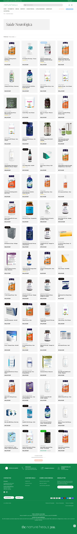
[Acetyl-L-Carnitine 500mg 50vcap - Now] (65, 103)
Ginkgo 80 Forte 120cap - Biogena (10, 498)
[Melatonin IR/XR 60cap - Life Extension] (29, 129)
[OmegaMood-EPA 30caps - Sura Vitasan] (29, 513)
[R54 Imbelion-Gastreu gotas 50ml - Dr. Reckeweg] (65, 487)
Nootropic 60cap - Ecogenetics (29, 218)
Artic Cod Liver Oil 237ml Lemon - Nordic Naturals (45, 423)
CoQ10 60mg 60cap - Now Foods (46, 193)
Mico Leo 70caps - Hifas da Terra (46, 113)
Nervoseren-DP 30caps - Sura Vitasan (11, 140)
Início (4, 13)
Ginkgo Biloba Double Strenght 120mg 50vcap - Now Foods (65, 166)
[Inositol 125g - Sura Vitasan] (29, 103)
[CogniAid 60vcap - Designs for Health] (47, 233)
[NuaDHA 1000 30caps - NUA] (29, 412)
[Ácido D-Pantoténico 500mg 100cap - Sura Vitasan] (29, 437)
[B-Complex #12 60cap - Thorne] (29, 49)
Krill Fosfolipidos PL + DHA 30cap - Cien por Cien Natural (29, 498)
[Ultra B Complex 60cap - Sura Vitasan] (47, 76)
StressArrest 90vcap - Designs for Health (29, 296)
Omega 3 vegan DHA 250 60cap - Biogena (45, 397)
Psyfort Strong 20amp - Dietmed (63, 473)
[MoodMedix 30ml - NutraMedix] (47, 487)
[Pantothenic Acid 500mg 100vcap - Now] (12, 462)
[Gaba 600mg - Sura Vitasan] (65, 310)
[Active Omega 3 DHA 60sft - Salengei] (47, 129)
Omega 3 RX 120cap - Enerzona (11, 86)
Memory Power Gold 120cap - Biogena (64, 423)
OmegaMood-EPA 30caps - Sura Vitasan (28, 523)
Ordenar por (6, 36)
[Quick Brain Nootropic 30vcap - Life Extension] (29, 233)
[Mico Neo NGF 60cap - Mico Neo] (29, 462)
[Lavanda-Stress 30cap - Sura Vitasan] (12, 513)
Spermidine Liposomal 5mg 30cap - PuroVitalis (46, 448)
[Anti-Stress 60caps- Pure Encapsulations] (29, 362)
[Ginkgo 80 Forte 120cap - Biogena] (12, 487)
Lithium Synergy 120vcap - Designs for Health (64, 523)
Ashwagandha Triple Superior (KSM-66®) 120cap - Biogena (11, 166)
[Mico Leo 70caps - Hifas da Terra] (47, 103)
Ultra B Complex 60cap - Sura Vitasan (47, 87)
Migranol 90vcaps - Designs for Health (47, 346)
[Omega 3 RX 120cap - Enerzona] (12, 76)
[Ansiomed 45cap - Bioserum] (47, 362)
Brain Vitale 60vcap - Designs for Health (64, 219)
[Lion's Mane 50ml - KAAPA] (29, 155)
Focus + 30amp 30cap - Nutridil (11, 345)
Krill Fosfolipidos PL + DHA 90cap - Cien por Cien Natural (11, 448)
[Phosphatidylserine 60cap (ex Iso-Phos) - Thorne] (47, 208)
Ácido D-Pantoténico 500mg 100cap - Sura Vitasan (28, 448)
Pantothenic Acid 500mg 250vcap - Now (63, 448)
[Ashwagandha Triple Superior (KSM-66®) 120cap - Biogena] (12, 155)
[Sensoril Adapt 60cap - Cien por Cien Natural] (29, 387)
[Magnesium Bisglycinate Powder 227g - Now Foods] (65, 49)
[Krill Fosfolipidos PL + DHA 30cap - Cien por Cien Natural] (29, 487)
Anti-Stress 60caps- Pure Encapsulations (28, 372)
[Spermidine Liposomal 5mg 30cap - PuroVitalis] (47, 437)
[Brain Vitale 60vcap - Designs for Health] (65, 208)
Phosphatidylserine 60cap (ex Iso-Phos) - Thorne (47, 219)
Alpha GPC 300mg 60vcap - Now (11, 397)
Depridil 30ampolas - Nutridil (11, 320)
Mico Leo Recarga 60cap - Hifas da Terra (10, 113)
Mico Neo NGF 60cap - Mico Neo (28, 473)
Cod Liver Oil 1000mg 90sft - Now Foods (11, 193)
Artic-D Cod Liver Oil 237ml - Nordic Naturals (28, 87)
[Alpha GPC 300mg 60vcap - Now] (12, 387)
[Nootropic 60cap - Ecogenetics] (29, 208)
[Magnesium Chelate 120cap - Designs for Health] (47, 285)
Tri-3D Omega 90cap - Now (11, 295)
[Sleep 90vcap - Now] (29, 310)
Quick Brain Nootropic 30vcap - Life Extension (29, 244)
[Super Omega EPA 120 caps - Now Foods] (12, 208)
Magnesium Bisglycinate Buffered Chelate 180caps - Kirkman (46, 60)
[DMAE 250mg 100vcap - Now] (65, 387)
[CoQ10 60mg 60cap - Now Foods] (47, 182)
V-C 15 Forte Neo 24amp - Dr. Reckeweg (64, 244)
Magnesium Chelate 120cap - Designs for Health (46, 296)
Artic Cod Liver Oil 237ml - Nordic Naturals (28, 193)
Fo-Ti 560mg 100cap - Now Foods (28, 346)
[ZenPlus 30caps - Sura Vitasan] (65, 76)
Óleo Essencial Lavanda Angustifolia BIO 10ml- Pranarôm (63, 140)
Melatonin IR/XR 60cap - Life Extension (28, 140)
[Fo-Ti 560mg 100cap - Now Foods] (29, 335)
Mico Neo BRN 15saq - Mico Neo (11, 422)
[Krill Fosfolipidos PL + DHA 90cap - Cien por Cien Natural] (12, 437)
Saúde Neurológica (9, 13)
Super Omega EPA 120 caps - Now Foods (11, 219)
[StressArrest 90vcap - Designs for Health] (29, 285)
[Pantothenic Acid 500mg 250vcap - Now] (65, 437)
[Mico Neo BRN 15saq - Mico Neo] (12, 412)
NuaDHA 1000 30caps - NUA (28, 422)
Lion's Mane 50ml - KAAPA (28, 165)
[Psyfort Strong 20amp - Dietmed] (65, 462)
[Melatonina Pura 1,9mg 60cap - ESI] (65, 285)
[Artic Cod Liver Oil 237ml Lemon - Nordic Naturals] (47, 412)
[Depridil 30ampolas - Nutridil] (12, 310)
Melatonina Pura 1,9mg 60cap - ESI (65, 296)
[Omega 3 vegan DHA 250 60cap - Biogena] (47, 387)
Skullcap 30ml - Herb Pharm (46, 522)
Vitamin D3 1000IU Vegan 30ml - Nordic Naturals (29, 269)
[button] (72, 5)
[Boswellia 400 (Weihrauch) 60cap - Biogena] (65, 362)
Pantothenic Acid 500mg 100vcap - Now (10, 473)
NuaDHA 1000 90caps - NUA (46, 472)
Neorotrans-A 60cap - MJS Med (46, 166)
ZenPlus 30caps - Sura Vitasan (65, 86)
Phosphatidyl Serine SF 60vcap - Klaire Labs (47, 321)
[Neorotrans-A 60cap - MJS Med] (47, 155)
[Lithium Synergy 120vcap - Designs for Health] (65, 513)
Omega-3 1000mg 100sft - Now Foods (11, 59)
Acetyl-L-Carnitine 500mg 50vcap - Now (64, 113)
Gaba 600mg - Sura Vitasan (64, 320)
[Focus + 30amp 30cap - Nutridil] (12, 335)
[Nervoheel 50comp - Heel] (65, 335)
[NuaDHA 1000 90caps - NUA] (47, 462)
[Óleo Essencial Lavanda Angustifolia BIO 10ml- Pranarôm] (65, 129)
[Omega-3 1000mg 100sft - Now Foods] (12, 49)
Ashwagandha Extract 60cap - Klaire (11, 372)
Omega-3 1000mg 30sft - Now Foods (47, 269)
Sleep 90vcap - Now (27, 320)
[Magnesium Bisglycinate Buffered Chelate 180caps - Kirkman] (47, 49)
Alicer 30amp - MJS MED (63, 268)
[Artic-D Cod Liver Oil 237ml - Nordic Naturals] (29, 76)
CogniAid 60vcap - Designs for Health (47, 244)
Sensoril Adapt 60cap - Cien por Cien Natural (28, 397)
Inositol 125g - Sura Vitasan (28, 112)
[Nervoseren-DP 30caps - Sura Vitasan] (12, 129)
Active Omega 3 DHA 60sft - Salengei (46, 140)
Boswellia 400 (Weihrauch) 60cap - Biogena (64, 372)
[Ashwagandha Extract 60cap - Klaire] (12, 362)
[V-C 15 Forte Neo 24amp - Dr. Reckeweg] (65, 233)
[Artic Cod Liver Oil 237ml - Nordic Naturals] (29, 182)
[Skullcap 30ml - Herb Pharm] (47, 513)
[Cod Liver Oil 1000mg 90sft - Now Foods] (12, 182)
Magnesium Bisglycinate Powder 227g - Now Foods (64, 59)
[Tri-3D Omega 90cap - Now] (12, 285)
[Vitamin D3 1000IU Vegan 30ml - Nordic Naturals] (29, 258)
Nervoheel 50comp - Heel (64, 345)
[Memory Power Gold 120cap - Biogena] (65, 412)
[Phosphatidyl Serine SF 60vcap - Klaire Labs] (47, 310)
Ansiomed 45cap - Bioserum (46, 371)
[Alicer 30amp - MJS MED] (65, 258)
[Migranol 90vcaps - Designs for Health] (47, 335)
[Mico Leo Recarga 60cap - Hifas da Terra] (12, 103)
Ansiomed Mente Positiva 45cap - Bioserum (10, 269)
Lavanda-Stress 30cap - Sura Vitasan (11, 523)
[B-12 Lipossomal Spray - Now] (65, 182)
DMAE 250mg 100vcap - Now (64, 396)
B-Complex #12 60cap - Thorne (29, 58)
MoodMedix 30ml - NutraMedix (47, 497)
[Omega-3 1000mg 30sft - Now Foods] (47, 258)
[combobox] (43, 5)
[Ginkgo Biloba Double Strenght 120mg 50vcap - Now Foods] (65, 155)
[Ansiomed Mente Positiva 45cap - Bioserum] (12, 258)
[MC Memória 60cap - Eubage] (12, 233)
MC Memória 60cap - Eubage (11, 243)
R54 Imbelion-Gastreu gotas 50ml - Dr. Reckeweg (64, 498)
